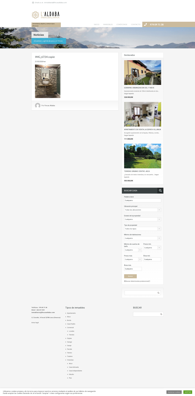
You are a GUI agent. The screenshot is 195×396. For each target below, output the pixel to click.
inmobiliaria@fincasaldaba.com (55, 2)
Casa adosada (74, 367)
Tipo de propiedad (130, 225)
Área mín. (146, 256)
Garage (69, 342)
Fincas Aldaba (50, 106)
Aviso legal (35, 322)
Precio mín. (147, 244)
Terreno (69, 353)
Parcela (69, 349)
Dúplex (69, 338)
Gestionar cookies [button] (174, 392)
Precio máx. (128, 256)
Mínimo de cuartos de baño (131, 245)
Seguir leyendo (129, 93)
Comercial (70, 327)
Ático (69, 317)
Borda (69, 320)
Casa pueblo (71, 324)
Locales (71, 331)
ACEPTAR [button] (188, 392)
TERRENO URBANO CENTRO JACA (137, 171)
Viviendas (70, 360)
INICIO (96, 24)
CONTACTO (135, 24)
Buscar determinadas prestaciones (137, 281)
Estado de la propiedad (132, 216)
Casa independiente (75, 371)
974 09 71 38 (157, 24)
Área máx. (127, 265)
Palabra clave (129, 197)
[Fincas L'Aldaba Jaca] (45, 16)
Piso (70, 378)
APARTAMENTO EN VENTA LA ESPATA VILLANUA (142, 130)
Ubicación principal (130, 206)
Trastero (70, 356)
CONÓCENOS (121, 24)
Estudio (71, 374)
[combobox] (142, 210)
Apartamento (71, 313)
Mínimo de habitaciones (132, 235)
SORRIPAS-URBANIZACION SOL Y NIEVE (139, 88)
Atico (70, 363)
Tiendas (71, 335)
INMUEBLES (108, 24)
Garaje (69, 345)
